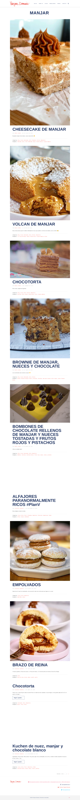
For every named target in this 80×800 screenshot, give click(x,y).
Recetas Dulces (40, 141)
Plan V (25, 515)
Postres (38, 140)
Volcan (45, 236)
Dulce (30, 140)
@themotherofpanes (66, 781)
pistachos (49, 454)
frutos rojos (37, 454)
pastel (32, 677)
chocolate (19, 294)
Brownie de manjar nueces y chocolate (29, 378)
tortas (25, 704)
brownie (18, 378)
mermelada (27, 516)
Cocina (46, 3)
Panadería (34, 140)
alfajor (18, 516)
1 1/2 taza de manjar (21, 236)
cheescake (19, 141)
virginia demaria (47, 141)
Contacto (64, 3)
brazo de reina (20, 677)
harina (25, 677)
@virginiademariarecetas (56, 781)
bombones (19, 454)
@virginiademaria (66, 789)
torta (36, 294)
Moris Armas (18, 133)
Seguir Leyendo (18, 697)
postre (36, 677)
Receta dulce (33, 236)
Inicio (35, 3)
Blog (19, 140)
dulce (23, 141)
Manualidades (53, 3)
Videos (50, 515)
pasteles (37, 768)
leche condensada (28, 141)
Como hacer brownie (47, 378)
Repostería (43, 140)
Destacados (26, 140)
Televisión (40, 515)
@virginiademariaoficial (34, 781)
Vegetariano (45, 515)
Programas (30, 515)
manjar (34, 141)
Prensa (58, 3)
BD (69, 797)
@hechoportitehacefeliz (45, 781)
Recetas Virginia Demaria (64, 787)
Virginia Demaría (19, 508)
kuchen (26, 768)
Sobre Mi (41, 3)
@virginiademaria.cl (66, 784)
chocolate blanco (30, 454)
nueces (59, 378)
